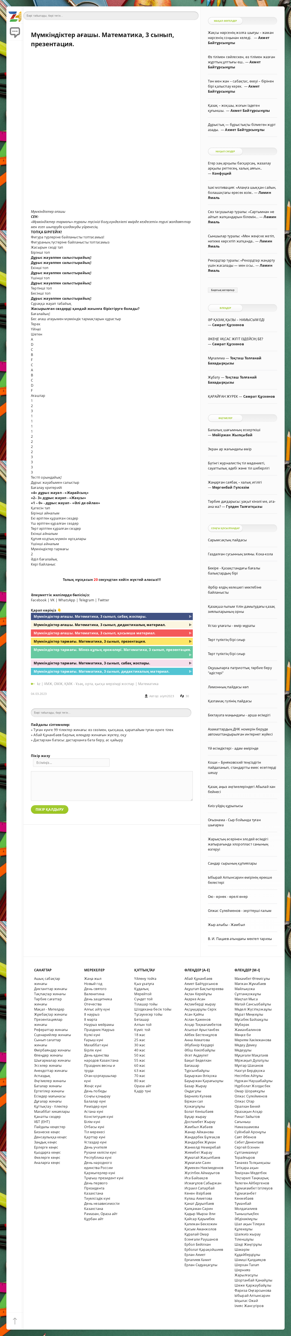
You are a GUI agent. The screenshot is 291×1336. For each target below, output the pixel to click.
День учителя (95, 1147)
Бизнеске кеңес (47, 1132)
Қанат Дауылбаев (199, 1203)
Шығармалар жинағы (52, 1060)
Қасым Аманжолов (200, 1229)
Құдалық (141, 988)
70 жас (139, 1075)
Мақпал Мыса (246, 999)
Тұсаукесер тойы (148, 1014)
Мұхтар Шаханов (249, 1065)
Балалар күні (95, 1101)
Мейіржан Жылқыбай (232, 435)
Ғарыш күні (93, 1040)
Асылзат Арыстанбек (201, 1029)
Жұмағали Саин (197, 1162)
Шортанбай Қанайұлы (253, 1280)
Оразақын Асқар (249, 1111)
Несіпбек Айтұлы (249, 1075)
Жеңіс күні (92, 1086)
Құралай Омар (196, 1234)
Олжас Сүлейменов (251, 1096)
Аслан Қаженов (197, 1019)
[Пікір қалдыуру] (14, 31)
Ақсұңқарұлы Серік (200, 1009)
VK (52, 600)
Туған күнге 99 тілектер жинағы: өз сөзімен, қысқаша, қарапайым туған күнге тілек (103, 729)
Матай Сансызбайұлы (253, 1004)
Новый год (93, 983)
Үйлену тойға (145, 978)
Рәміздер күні (95, 1106)
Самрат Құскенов (228, 324)
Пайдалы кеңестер (49, 1126)
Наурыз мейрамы (99, 1024)
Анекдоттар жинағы (50, 1070)
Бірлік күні (92, 1050)
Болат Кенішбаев (198, 1111)
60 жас (139, 1065)
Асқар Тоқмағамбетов (203, 1024)
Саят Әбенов (245, 1137)
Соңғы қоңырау (97, 1096)
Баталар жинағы (48, 1086)
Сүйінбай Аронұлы (250, 1132)
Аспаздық (42, 1075)
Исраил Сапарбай (199, 1188)
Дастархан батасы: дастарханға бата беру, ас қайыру (78, 740)
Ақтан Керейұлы (198, 994)
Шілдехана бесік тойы (152, 1009)
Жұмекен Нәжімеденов (203, 1167)
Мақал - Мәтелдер (49, 1009)
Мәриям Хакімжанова (253, 1040)
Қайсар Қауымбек (199, 1219)
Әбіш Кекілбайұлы (199, 1050)
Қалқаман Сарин (198, 1208)
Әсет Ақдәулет (196, 1055)
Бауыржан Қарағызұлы (203, 1080)
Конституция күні (98, 1116)
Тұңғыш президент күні (103, 1178)
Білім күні (92, 1121)
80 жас (139, 1080)
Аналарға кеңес (47, 1162)
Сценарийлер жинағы (52, 1034)
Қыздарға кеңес (47, 1152)
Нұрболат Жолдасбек (252, 1086)
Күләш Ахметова (198, 1198)
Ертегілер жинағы (49, 1091)
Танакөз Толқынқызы (252, 1162)
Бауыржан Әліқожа (200, 1075)
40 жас (139, 1050)
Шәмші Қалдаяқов (250, 1259)
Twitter (103, 600)
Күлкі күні (92, 1034)
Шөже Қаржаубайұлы (253, 1285)
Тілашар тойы (145, 1004)
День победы (95, 1091)
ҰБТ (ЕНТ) (42, 1121)
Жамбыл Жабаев (198, 1126)
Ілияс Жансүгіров (249, 1305)
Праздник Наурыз (99, 1029)
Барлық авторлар (222, 290)
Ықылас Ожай (246, 1300)
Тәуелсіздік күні (97, 1198)
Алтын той (142, 1024)
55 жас (139, 1060)
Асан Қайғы (194, 1014)
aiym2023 (167, 696)
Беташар (141, 1019)
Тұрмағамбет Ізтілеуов (253, 1188)
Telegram (86, 600)
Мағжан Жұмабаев (250, 983)
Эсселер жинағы (48, 1065)
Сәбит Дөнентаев (249, 1142)
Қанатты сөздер (47, 1116)
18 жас (139, 1034)
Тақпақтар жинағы (50, 994)
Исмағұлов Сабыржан (202, 1183)
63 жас (139, 1070)
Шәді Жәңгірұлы (248, 1244)
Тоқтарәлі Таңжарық (252, 1178)
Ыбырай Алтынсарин (252, 1295)
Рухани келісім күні (100, 1152)
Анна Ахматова (197, 1040)
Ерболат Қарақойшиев (203, 1249)
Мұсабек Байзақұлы (251, 1019)
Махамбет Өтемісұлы (252, 978)
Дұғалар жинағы (48, 1101)
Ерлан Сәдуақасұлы (200, 1265)
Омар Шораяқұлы (250, 1091)
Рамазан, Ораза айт (100, 1213)
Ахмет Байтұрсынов (201, 983)
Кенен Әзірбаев (197, 1193)
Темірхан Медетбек (251, 1172)
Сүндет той (143, 999)
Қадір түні (142, 1091)
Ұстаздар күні (95, 1142)
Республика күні (97, 1157)
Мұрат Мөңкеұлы (249, 1014)
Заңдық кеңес (45, 1142)
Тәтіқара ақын (247, 1167)
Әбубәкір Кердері (199, 1045)
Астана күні (93, 1111)
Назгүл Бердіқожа (250, 1070)
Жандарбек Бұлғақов (202, 1137)
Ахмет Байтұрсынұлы (250, 110)
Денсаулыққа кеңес (50, 1137)
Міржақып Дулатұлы (252, 1060)
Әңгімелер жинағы (50, 1080)
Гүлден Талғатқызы (244, 506)
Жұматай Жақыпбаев (202, 1157)
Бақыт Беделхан (198, 1060)
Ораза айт (142, 1086)
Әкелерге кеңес (47, 1157)
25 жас (139, 1040)
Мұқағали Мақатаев (251, 1055)
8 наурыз (91, 1014)
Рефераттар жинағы (51, 1029)
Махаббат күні (96, 1045)
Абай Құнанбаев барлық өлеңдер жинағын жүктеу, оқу (79, 735)
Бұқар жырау (195, 1116)
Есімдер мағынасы (49, 1096)
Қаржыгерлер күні (99, 1172)
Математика (148, 683)
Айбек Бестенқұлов (200, 1034)
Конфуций (222, 173)
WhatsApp (66, 600)
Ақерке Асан (194, 999)
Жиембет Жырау (198, 1152)
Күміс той (142, 1029)
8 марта (90, 1019)
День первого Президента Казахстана (96, 1188)
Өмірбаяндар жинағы (52, 1050)
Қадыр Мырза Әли (200, 1213)
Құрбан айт (93, 1219)
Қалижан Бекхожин (200, 1224)
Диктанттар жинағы (50, 988)
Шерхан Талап (247, 1265)
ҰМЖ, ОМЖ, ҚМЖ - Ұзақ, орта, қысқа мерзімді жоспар (89, 683)
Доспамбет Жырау (200, 1121)
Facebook (39, 600)
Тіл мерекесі (94, 1132)
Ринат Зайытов (247, 1116)
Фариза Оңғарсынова (253, 1290)
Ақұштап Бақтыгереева (204, 988)
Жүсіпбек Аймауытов (202, 1172)
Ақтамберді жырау (200, 1004)
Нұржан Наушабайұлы (253, 1080)
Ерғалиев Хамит (197, 1259)
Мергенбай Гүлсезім (230, 487)
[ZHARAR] (14, 14)
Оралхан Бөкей (247, 1106)
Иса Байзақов (196, 1178)
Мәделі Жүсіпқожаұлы (253, 1009)
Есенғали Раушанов (201, 1239)
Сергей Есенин (247, 1147)
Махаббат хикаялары (52, 1111)
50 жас (139, 1055)
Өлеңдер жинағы (48, 1055)
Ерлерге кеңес (46, 1147)
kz (39, 683)
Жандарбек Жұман (200, 1142)
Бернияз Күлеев (198, 1096)
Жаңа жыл (92, 978)
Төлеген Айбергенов (252, 1183)
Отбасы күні (94, 1126)
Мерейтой (142, 994)
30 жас (139, 1045)
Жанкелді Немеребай (202, 1147)
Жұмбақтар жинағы (50, 1014)
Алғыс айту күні (97, 1009)
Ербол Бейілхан (197, 1244)
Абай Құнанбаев (198, 978)
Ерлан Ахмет (195, 1254)
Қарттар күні (94, 1137)
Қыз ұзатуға (144, 983)
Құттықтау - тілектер (51, 1106)
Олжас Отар (245, 1101)
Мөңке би (243, 1034)
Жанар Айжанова (199, 1132)
